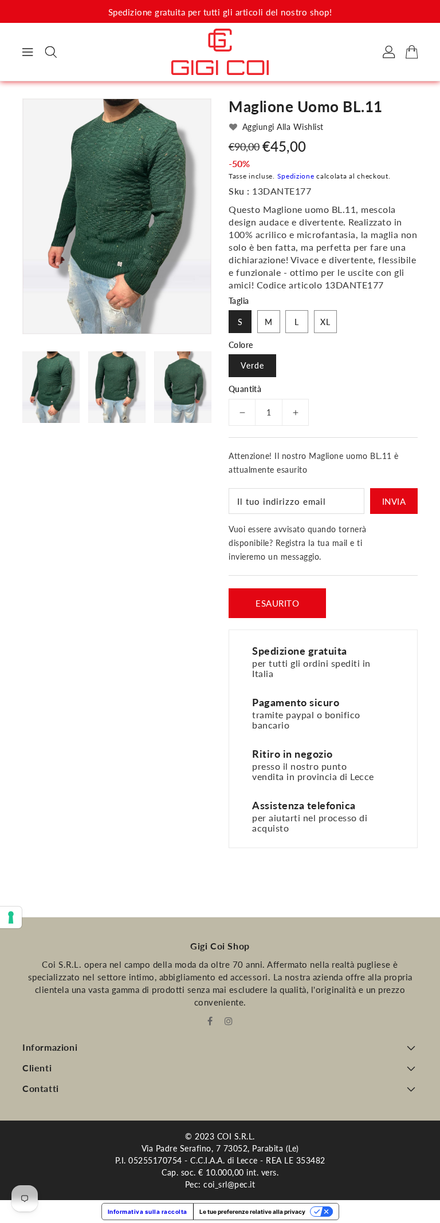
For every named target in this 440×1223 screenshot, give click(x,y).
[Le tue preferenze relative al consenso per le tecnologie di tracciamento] (11, 917)
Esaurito (277, 603)
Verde (252, 365)
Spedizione (296, 176)
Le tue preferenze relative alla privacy (252, 1211)
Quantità (245, 389)
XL (325, 322)
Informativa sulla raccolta (147, 1211)
